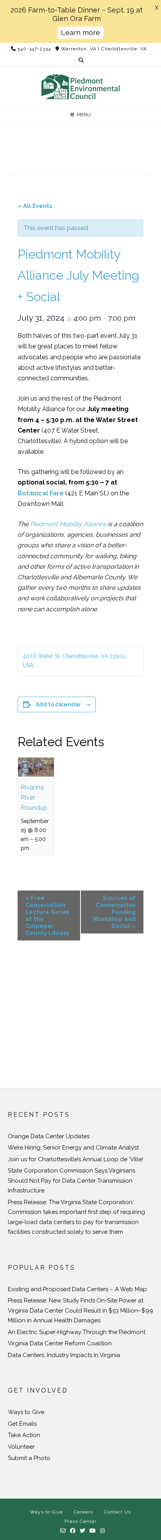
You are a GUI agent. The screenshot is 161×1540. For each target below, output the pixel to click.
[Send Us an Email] (63, 1531)
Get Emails (22, 1423)
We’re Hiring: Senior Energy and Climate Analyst (73, 1147)
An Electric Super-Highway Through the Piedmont (76, 1332)
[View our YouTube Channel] (92, 1531)
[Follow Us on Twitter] (83, 1531)
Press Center (80, 1521)
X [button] (156, 7)
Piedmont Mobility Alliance (68, 524)
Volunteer (21, 1446)
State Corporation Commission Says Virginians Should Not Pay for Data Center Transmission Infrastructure (71, 1180)
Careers (83, 1512)
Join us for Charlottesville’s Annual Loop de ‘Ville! (75, 1159)
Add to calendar (58, 704)
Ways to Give (26, 1412)
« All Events (35, 205)
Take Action (24, 1435)
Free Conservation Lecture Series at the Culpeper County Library (47, 915)
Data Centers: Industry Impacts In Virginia (64, 1355)
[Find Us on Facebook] (73, 1531)
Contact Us (117, 1512)
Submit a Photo (29, 1458)
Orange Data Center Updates (48, 1136)
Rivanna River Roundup (34, 797)
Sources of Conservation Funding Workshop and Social (114, 912)
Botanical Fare (41, 493)
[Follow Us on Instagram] (102, 1531)
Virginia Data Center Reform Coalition (60, 1343)
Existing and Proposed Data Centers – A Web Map (77, 1289)
